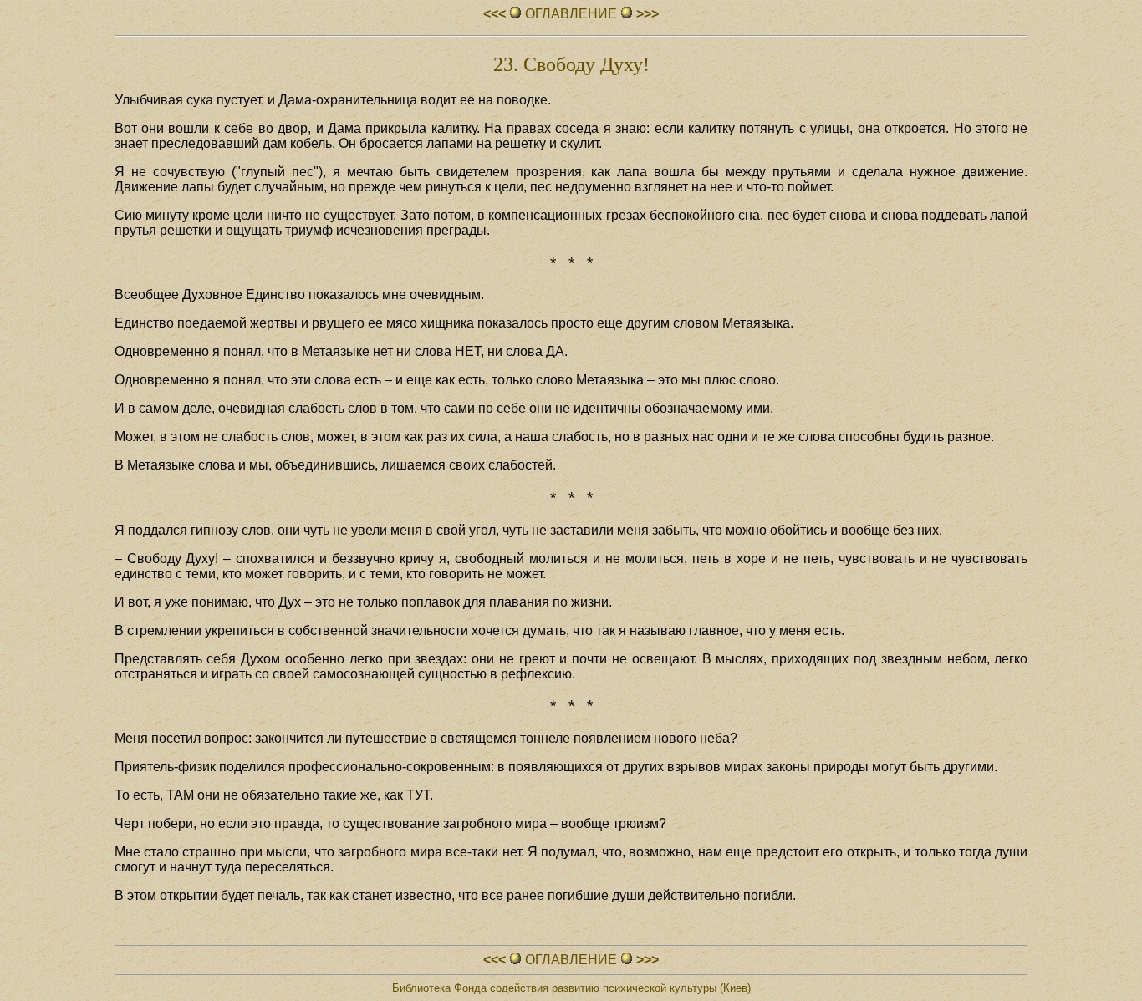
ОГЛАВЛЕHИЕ (571, 14)
